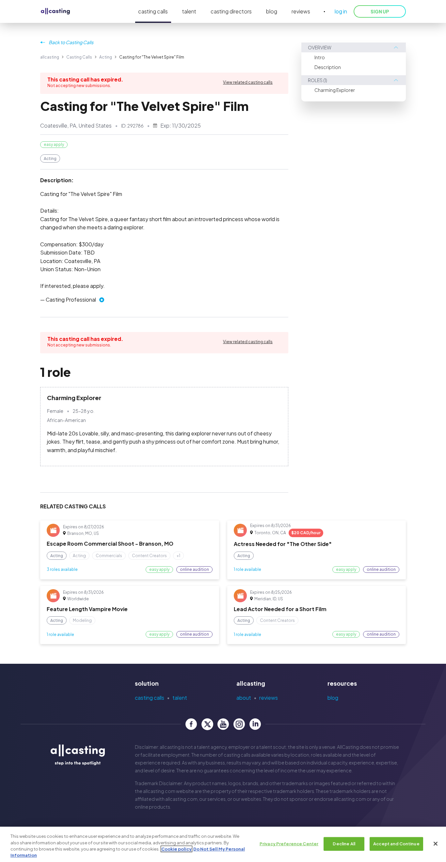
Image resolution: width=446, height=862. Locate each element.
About (243, 697)
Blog (332, 697)
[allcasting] (55, 11)
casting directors (231, 11)
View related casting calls (248, 82)
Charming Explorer (334, 90)
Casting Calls (79, 57)
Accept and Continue (396, 843)
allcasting (49, 57)
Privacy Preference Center (289, 843)
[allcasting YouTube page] (223, 724)
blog (271, 11)
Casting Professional (71, 299)
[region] (223, 844)
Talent (179, 697)
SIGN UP (380, 11)
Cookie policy (176, 849)
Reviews (268, 697)
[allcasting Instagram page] (239, 724)
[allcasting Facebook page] (191, 724)
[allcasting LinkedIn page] (255, 724)
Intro (319, 57)
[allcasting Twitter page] (207, 724)
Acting (105, 57)
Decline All (344, 843)
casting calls (153, 11)
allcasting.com (159, 791)
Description (327, 67)
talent (189, 11)
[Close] (435, 843)
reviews (301, 11)
